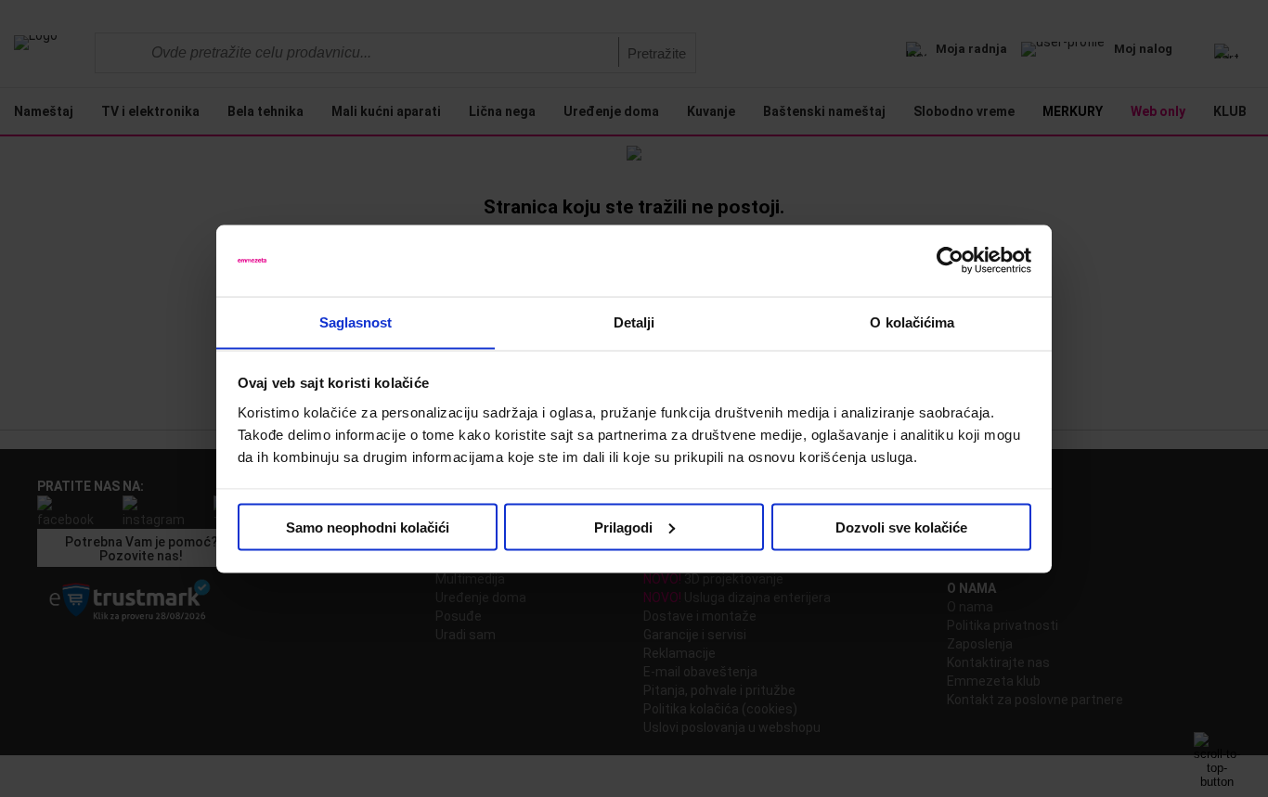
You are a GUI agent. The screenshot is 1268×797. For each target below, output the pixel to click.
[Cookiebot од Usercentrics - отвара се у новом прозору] (950, 261)
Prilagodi (623, 526)
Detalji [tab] (634, 321)
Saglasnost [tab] (356, 321)
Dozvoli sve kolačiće (901, 526)
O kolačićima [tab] (912, 321)
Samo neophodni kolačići (367, 526)
